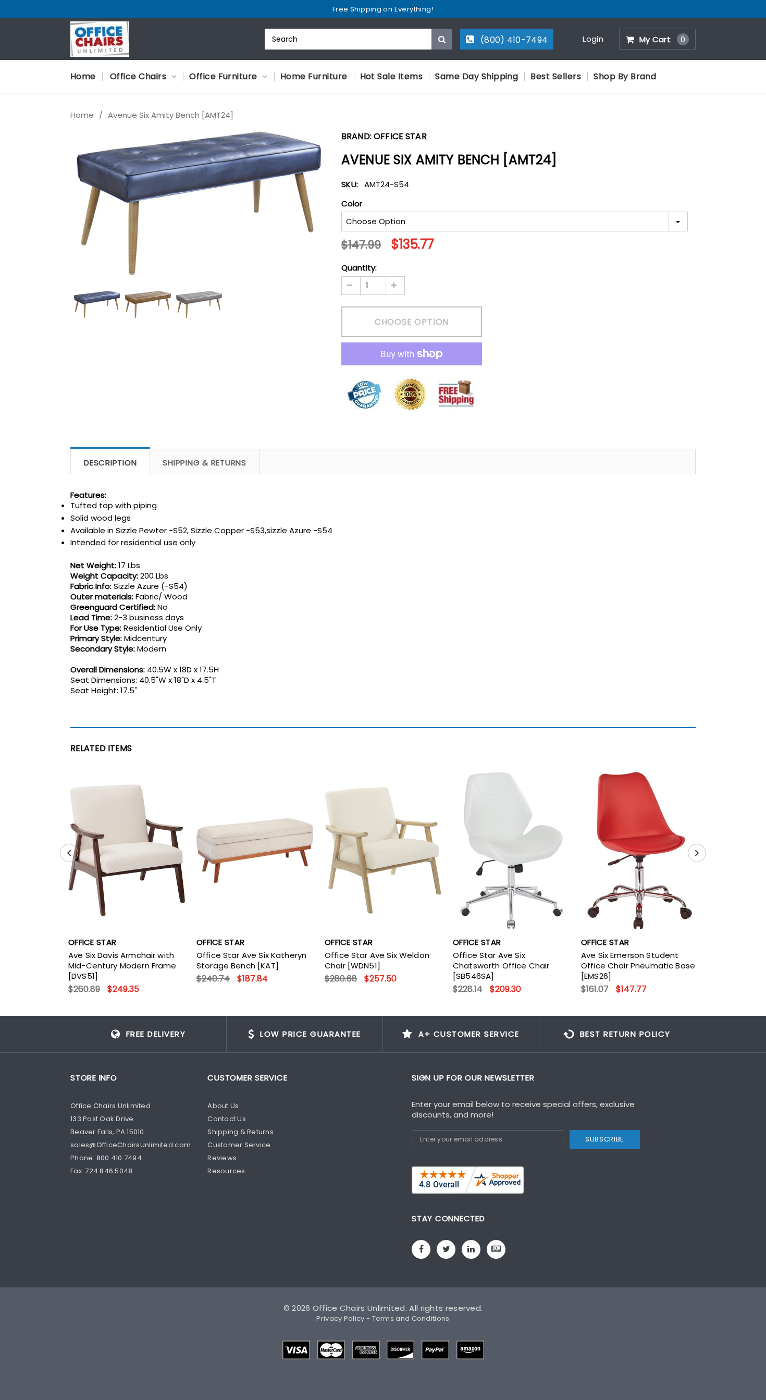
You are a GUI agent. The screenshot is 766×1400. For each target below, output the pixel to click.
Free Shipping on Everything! (383, 9)
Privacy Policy (340, 1318)
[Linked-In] (471, 1249)
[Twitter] (446, 1249)
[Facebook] (421, 1249)
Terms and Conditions (411, 1318)
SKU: (349, 184)
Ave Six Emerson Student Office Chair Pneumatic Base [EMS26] (638, 965)
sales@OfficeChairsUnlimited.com (130, 1145)
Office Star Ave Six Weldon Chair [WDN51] (377, 960)
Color (351, 204)
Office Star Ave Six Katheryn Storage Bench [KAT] (251, 960)
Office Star (400, 136)
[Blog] (496, 1249)
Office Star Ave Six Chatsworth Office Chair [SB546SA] (501, 965)
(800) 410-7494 (513, 40)
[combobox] (358, 39)
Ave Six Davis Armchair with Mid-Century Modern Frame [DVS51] (122, 965)
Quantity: (359, 268)
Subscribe (604, 1139)
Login (593, 38)
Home (82, 115)
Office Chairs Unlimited (359, 1308)
